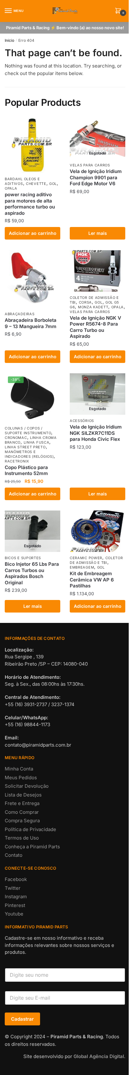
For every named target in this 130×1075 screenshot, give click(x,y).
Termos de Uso (22, 838)
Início (9, 40)
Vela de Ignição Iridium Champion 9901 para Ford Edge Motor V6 (96, 177)
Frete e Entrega (22, 803)
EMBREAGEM (82, 567)
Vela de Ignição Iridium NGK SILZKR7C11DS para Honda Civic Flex (96, 433)
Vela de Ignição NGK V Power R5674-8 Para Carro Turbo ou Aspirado (95, 327)
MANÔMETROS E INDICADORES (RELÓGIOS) (29, 454)
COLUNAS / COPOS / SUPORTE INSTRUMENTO (28, 430)
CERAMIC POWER (86, 558)
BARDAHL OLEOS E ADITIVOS (22, 181)
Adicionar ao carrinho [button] (32, 233)
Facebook (16, 879)
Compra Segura (22, 821)
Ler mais (97, 233)
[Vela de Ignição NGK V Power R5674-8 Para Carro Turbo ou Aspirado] (97, 271)
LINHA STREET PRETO (25, 447)
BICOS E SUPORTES (23, 558)
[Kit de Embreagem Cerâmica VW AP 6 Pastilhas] (97, 531)
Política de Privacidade (30, 829)
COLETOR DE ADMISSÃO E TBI (96, 560)
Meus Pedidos (21, 778)
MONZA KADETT (93, 307)
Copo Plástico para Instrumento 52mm (26, 470)
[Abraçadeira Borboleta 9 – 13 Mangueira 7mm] (32, 279)
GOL (53, 183)
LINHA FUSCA (37, 442)
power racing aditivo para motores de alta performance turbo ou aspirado (30, 204)
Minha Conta (19, 769)
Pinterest (15, 905)
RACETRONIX (17, 461)
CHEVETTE (36, 183)
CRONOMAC (16, 437)
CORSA (85, 302)
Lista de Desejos (23, 795)
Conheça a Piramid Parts (32, 847)
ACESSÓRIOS (82, 421)
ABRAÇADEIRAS (19, 314)
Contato (13, 855)
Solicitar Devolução (27, 786)
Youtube (14, 914)
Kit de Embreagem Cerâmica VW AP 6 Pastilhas (92, 579)
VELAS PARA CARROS (90, 165)
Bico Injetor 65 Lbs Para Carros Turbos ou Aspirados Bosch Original (32, 573)
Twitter (13, 888)
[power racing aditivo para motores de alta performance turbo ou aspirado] (32, 145)
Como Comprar (22, 812)
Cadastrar (22, 1019)
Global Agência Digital (99, 1056)
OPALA (11, 188)
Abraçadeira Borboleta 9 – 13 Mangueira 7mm (30, 323)
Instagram (16, 896)
